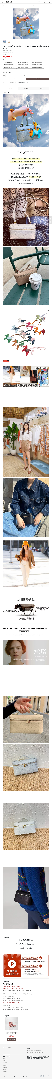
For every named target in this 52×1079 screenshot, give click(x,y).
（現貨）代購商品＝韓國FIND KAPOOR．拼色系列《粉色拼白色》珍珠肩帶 (12, 1033)
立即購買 (38, 79)
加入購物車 (14, 79)
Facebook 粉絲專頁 (7, 1047)
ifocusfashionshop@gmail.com (35, 1050)
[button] (47, 23)
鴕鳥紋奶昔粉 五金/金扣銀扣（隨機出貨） (23, 68)
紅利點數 (5, 1062)
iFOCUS (10, 1076)
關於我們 (5, 1060)
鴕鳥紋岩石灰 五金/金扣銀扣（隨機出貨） (9, 65)
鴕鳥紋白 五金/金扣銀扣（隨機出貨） (23, 62)
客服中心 (5, 1071)
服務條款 (5, 1069)
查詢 (4, 1058)
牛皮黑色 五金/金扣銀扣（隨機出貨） (23, 65)
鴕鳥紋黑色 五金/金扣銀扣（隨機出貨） (37, 65)
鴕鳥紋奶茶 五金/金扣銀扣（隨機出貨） (37, 62)
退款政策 (5, 1064)
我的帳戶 (5, 1065)
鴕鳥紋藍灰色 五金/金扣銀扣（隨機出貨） (9, 62)
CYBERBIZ (29, 1076)
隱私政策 (5, 1067)
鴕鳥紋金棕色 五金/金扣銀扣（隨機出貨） (9, 68)
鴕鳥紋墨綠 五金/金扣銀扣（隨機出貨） (37, 68)
